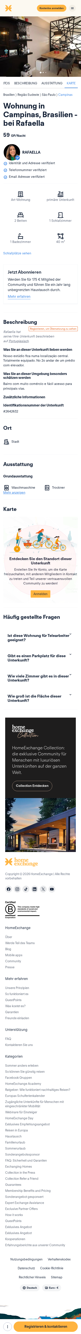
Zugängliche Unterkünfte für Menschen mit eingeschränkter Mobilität (34, 1104)
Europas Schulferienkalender (25, 1096)
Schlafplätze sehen (17, 253)
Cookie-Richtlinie (51, 1268)
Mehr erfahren (19, 297)
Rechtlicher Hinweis (32, 1277)
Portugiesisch (19, 341)
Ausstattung (51, 83)
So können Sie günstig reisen (25, 1071)
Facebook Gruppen (18, 1077)
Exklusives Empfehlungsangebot (27, 1124)
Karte (71, 83)
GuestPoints (13, 1000)
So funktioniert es (17, 994)
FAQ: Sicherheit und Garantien (26, 1160)
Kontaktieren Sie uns (19, 1045)
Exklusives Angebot (18, 1227)
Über (8, 937)
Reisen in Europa (16, 1130)
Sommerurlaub (15, 1148)
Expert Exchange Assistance (24, 1203)
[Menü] (72, 8)
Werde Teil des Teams (20, 943)
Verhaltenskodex (59, 1259)
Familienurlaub (15, 1142)
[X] (43, 889)
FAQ (8, 1039)
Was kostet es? (15, 1006)
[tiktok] (25, 889)
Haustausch (13, 1136)
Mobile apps (13, 955)
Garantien (12, 1012)
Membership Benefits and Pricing (28, 1190)
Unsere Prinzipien (17, 988)
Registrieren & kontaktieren (45, 1327)
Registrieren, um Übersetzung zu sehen (53, 328)
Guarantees (13, 1184)
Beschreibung (25, 83)
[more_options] (7, 1326)
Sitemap (56, 1277)
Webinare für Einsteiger (21, 1112)
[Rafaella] (12, 152)
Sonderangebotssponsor (22, 1154)
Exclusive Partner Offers (21, 1209)
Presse (9, 967)
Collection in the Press (20, 1172)
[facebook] (8, 889)
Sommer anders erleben (21, 1065)
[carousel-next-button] (72, 46)
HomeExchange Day (19, 1118)
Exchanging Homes (18, 1166)
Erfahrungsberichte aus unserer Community (35, 1245)
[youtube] (51, 889)
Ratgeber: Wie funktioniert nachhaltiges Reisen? (37, 1089)
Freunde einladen (17, 1018)
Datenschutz (26, 1268)
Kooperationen (15, 1239)
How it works (14, 1215)
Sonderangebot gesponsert (24, 1197)
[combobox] (30, 1287)
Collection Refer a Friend (21, 1178)
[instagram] (17, 889)
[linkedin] (34, 889)
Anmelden (40, 594)
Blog (8, 949)
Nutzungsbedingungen (26, 1259)
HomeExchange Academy (23, 1083)
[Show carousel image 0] (40, 46)
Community (13, 961)
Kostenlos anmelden (52, 8)
